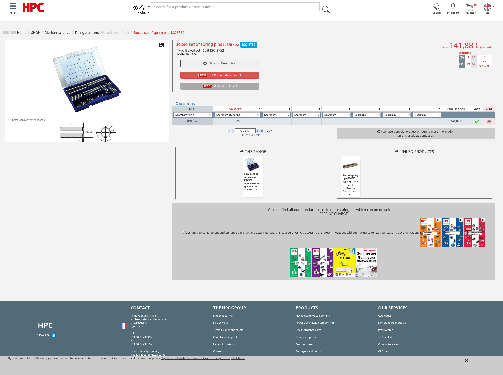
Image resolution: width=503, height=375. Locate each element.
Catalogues (384, 315)
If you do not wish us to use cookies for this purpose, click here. (203, 358)
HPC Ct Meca (220, 322)
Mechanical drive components (313, 315)
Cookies (217, 351)
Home (21, 32)
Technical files (386, 337)
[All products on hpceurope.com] (344, 262)
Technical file (226, 86)
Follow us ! (43, 334)
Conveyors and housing (309, 351)
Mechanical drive (58, 32)
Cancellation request (225, 337)
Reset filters (186, 104)
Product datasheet (226, 75)
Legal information (223, 344)
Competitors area (388, 344)
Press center (385, 330)
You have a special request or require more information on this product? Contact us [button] (417, 133)
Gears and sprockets (307, 337)
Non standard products (392, 322)
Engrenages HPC (223, 315)
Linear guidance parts (308, 330)
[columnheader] (192, 109)
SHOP (36, 32)
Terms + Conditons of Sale (228, 330)
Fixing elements (87, 32)
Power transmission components (315, 322)
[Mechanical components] (33, 7)
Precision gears (304, 344)
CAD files (383, 351)
